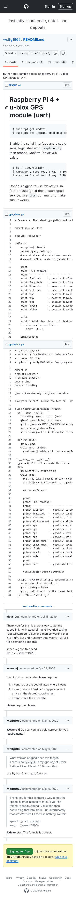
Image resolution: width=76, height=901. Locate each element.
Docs (68, 877)
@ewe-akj (13, 729)
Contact (27, 881)
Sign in (50, 6)
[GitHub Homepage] (26, 890)
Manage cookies (44, 881)
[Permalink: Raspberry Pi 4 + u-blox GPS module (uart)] (7, 107)
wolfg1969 (11, 39)
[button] (55, 53)
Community (55, 877)
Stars (59, 62)
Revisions (34, 62)
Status (42, 877)
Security (31, 877)
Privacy (19, 877)
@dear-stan (14, 832)
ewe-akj (12, 668)
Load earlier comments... (38, 606)
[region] (38, 149)
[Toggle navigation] (5, 6)
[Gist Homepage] (26, 6)
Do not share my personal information (38, 884)
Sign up (65, 6)
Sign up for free (20, 851)
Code (12, 62)
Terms (9, 877)
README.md (33, 39)
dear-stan (13, 616)
